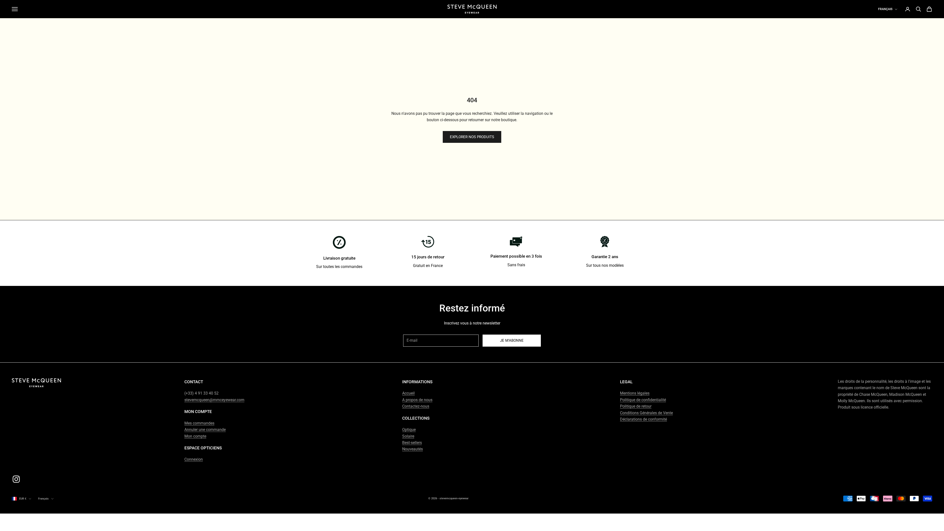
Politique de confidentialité (643, 400)
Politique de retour (635, 406)
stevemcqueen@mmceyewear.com (214, 400)
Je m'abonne (512, 340)
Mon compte (195, 436)
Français (885, 9)
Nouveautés (412, 449)
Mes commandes (199, 423)
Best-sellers (412, 442)
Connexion (193, 459)
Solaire (408, 436)
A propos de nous (417, 400)
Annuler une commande (205, 429)
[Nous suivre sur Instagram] (16, 479)
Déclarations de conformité (643, 419)
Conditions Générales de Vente (646, 413)
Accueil (408, 393)
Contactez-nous (415, 406)
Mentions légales (634, 393)
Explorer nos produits (472, 137)
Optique (409, 429)
